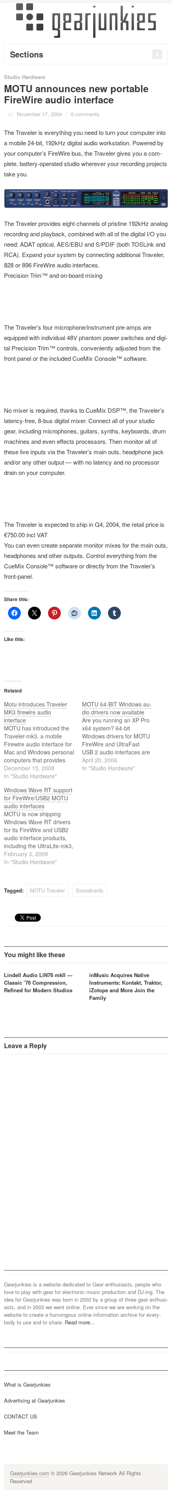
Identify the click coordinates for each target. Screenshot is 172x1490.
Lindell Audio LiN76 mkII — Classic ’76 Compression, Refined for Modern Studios (38, 982)
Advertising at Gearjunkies (34, 1400)
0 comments (85, 114)
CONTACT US (20, 1416)
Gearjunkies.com (29, 1473)
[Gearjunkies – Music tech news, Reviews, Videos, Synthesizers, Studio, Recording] (86, 20)
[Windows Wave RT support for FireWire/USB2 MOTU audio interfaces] (43, 826)
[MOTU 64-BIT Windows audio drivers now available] (121, 736)
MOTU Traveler (47, 890)
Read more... (80, 1322)
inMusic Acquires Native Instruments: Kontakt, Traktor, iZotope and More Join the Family (125, 986)
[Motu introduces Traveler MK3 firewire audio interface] (43, 740)
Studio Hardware (24, 77)
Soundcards (90, 890)
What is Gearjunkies (27, 1384)
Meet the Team (21, 1432)
